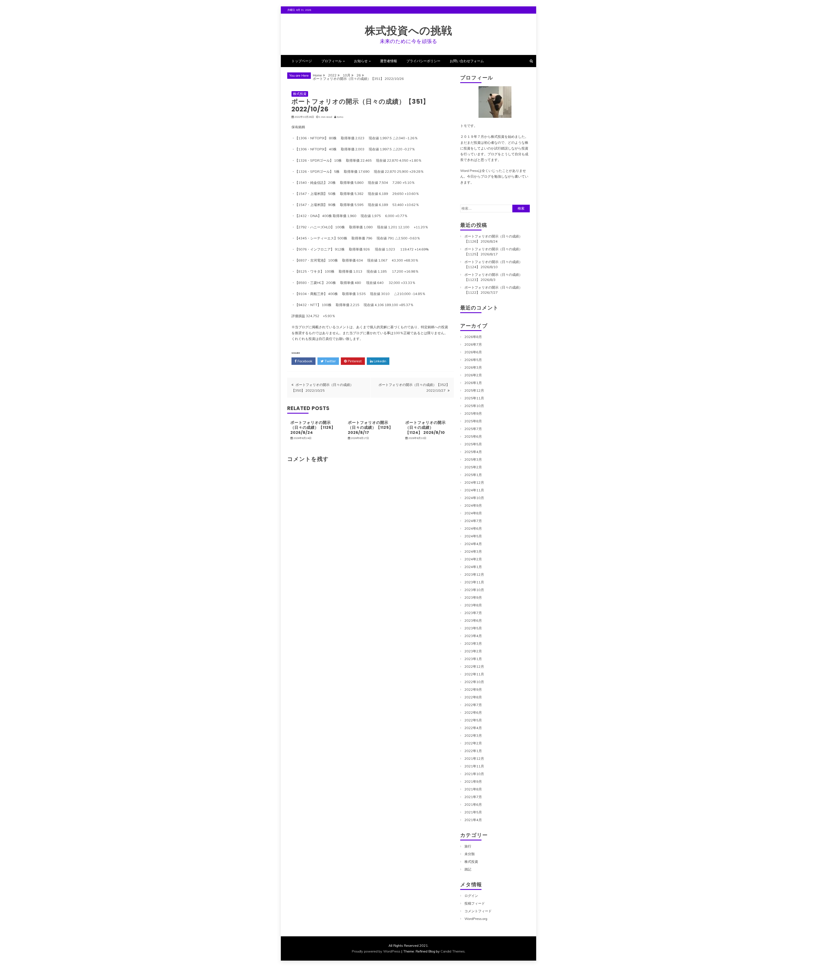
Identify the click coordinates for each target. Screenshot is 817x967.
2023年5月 (473, 628)
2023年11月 (474, 582)
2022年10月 (474, 682)
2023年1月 (473, 659)
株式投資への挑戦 (408, 30)
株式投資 (300, 94)
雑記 (467, 869)
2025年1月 (473, 475)
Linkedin (379, 361)
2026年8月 (473, 337)
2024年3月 (473, 551)
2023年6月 (473, 620)
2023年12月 (474, 574)
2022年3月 (473, 735)
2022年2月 (473, 743)
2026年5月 (473, 360)
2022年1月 (473, 751)
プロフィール (331, 61)
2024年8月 (473, 513)
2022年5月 (473, 720)
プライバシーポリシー (423, 61)
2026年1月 (473, 383)
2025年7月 (473, 429)
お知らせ (361, 61)
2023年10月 (474, 590)
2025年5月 (473, 444)
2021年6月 (473, 804)
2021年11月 (474, 766)
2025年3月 (473, 459)
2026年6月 (473, 352)
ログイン (471, 896)
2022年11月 (474, 674)
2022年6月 (473, 712)
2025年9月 (473, 413)
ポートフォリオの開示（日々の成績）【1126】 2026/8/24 (312, 427)
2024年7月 (473, 521)
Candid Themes (453, 951)
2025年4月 (473, 452)
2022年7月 (473, 705)
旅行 (467, 846)
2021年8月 (473, 789)
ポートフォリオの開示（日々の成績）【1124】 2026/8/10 (425, 427)
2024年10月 (474, 498)
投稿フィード (474, 903)
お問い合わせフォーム (467, 61)
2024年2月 (473, 559)
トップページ (301, 61)
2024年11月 (474, 490)
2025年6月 (473, 436)
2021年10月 (474, 774)
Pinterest (354, 361)
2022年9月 (473, 689)
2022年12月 (474, 666)
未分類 (469, 854)
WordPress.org (475, 919)
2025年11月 (474, 398)
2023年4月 (473, 636)
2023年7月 (473, 613)
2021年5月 (473, 812)
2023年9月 (473, 597)
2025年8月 (473, 421)
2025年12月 (474, 390)
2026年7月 (473, 344)
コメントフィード (478, 911)
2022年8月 (473, 697)
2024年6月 (473, 528)
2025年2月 (473, 467)
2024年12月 (474, 482)
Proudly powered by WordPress (376, 951)
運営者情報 (388, 61)
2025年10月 (474, 406)
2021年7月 (473, 797)
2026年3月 (473, 367)
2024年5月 (473, 536)
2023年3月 (473, 643)
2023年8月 (473, 605)
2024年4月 (473, 544)
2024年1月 (473, 567)
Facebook (304, 361)
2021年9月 (473, 781)
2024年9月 (473, 505)
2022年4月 (473, 728)
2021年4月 (473, 820)
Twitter (330, 361)
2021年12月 (474, 758)
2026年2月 (473, 375)
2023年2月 (473, 651)
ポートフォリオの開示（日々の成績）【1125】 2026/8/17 (370, 427)
